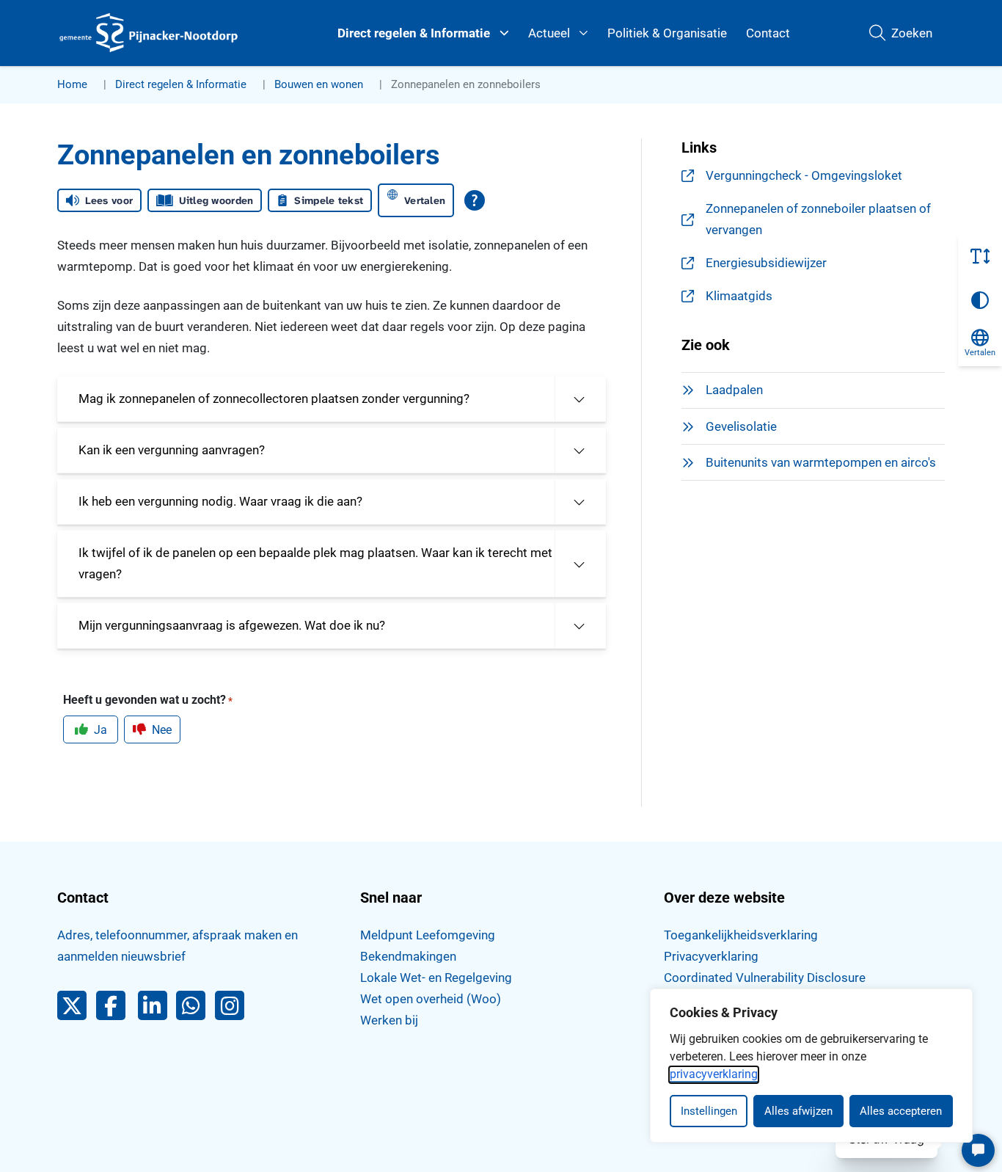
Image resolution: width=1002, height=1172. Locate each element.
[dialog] (811, 1066)
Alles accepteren (901, 1111)
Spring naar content (41, 54)
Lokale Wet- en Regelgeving (436, 977)
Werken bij (389, 1020)
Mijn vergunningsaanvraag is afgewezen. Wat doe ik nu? (231, 625)
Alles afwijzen (798, 1111)
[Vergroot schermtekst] (980, 256)
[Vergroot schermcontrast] (980, 300)
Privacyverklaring (711, 956)
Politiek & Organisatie (667, 33)
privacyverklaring (714, 1074)
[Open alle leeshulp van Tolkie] (474, 200)
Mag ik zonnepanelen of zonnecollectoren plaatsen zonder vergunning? (273, 398)
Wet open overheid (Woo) (430, 998)
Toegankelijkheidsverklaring (741, 935)
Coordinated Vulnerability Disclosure (765, 977)
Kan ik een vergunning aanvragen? (171, 450)
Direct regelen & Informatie (413, 33)
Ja (100, 730)
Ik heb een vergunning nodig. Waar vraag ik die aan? (220, 501)
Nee (162, 730)
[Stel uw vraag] (978, 1150)
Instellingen (709, 1111)
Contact (768, 33)
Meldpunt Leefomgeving (427, 935)
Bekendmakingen (408, 956)
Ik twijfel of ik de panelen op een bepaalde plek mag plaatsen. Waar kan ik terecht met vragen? (315, 563)
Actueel (549, 33)
